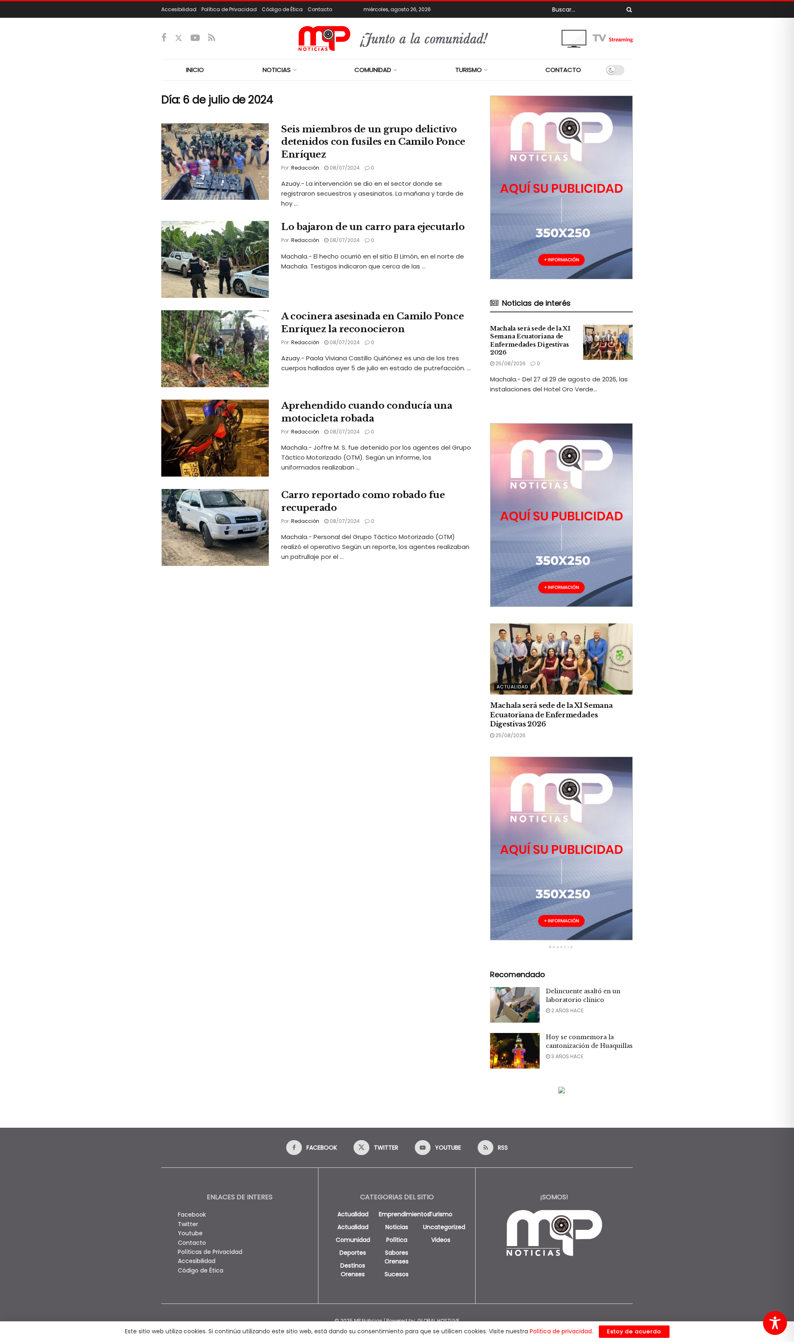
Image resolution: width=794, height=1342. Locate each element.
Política (396, 1240)
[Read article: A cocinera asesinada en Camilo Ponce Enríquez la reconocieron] (215, 348)
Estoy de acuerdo (634, 1331)
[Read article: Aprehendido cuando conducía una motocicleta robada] (215, 438)
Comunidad (353, 1240)
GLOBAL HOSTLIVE (438, 1320)
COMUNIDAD (372, 69)
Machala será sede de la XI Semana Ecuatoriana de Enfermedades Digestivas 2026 (530, 341)
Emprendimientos (404, 1214)
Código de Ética (282, 9)
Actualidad (512, 686)
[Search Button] (627, 9)
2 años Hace (567, 1010)
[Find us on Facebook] (164, 38)
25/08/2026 (510, 363)
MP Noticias (368, 1320)
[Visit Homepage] (397, 38)
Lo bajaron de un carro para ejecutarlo (372, 226)
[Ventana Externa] (597, 38)
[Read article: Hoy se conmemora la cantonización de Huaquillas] (515, 1051)
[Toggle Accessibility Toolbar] (775, 1323)
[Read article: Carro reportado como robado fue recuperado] (215, 527)
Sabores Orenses (397, 1257)
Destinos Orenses (352, 1269)
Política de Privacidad (229, 9)
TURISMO (468, 69)
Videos (440, 1240)
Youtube (190, 1233)
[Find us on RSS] (211, 38)
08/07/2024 (344, 167)
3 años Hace (567, 1056)
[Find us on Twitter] (178, 38)
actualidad (352, 1214)
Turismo (440, 1214)
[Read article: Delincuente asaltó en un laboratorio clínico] (515, 1005)
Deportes (353, 1253)
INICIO (195, 69)
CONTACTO (563, 69)
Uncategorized (444, 1227)
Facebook (192, 1214)
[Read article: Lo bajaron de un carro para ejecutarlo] (215, 259)
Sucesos (397, 1274)
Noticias (396, 1227)
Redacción (305, 167)
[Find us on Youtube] (195, 38)
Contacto (320, 9)
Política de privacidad (561, 1331)
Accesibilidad (178, 9)
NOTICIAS (277, 69)
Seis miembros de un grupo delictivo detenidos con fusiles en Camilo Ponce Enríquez (373, 142)
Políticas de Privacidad (210, 1252)
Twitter (188, 1224)
